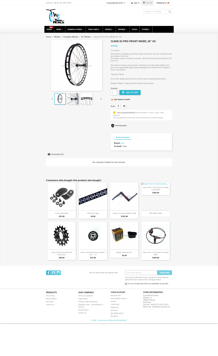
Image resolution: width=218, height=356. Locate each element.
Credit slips (115, 304)
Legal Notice (83, 299)
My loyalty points (117, 313)
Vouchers (114, 310)
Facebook (48, 272)
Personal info (116, 295)
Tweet (124, 106)
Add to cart (130, 92)
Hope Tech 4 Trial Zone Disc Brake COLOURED (156, 188)
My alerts (114, 316)
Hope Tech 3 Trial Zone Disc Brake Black (156, 253)
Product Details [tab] (122, 137)
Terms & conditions (85, 296)
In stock (117, 146)
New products (51, 299)
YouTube (53, 272)
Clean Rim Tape (93, 213)
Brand (117, 143)
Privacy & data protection (87, 301)
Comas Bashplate (61, 213)
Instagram (58, 272)
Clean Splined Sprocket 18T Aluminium (61, 253)
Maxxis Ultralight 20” (124, 252)
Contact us (50, 304)
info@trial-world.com (161, 306)
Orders (113, 301)
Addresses (115, 307)
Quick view (155, 213)
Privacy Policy (83, 310)
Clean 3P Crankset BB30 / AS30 (124, 213)
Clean (122, 143)
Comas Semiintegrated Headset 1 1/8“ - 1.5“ (93, 253)
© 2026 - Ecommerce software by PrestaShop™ (109, 320)
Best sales (50, 301)
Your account (118, 292)
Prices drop (50, 296)
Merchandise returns (119, 298)
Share (118, 106)
